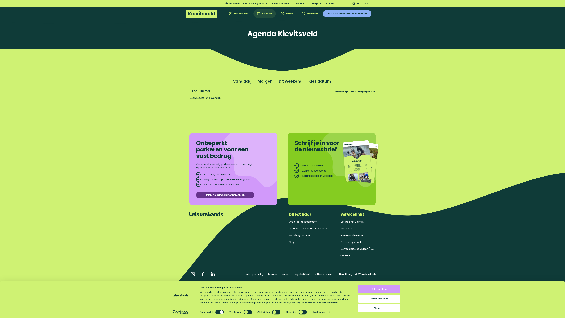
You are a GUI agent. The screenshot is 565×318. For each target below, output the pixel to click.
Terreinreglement (350, 242)
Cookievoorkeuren (322, 274)
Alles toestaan (379, 289)
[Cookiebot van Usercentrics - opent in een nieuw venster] (180, 312)
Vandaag (242, 81)
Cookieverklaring (343, 274)
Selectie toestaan (379, 298)
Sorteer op (341, 91)
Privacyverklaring (254, 274)
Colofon (285, 274)
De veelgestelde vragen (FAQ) (358, 249)
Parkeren (312, 13)
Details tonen (319, 312)
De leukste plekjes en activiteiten (308, 228)
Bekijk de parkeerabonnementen (347, 13)
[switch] (248, 312)
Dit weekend (291, 81)
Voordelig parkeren (300, 235)
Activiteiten (240, 13)
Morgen (265, 81)
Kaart (289, 13)
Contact (345, 255)
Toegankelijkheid (301, 274)
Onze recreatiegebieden (303, 221)
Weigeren (379, 308)
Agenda (267, 13)
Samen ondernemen (352, 235)
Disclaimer (272, 274)
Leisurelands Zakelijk (352, 221)
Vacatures (346, 228)
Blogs (292, 242)
